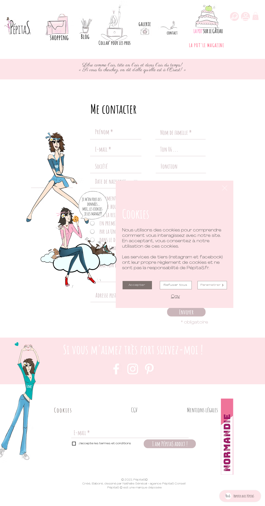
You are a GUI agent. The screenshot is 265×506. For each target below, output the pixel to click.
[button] (225, 188)
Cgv (175, 296)
